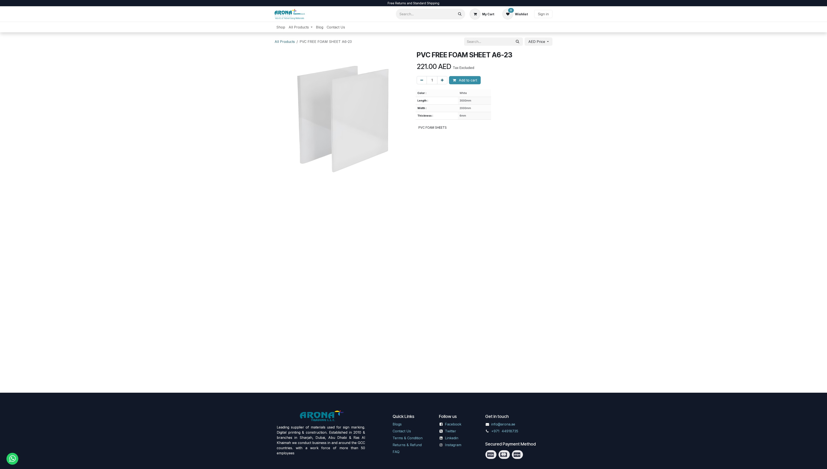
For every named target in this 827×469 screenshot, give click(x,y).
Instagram (453, 445)
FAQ (396, 452)
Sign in (543, 14)
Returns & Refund (407, 445)
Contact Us (402, 431)
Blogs (397, 424)
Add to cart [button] (467, 80)
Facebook (453, 424)
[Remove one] (422, 80)
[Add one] (442, 80)
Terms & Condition (408, 438)
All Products (285, 41)
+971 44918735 (505, 431)
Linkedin (451, 438)
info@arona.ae (503, 424)
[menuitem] (281, 27)
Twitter (450, 431)
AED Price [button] (537, 41)
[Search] (459, 14)
